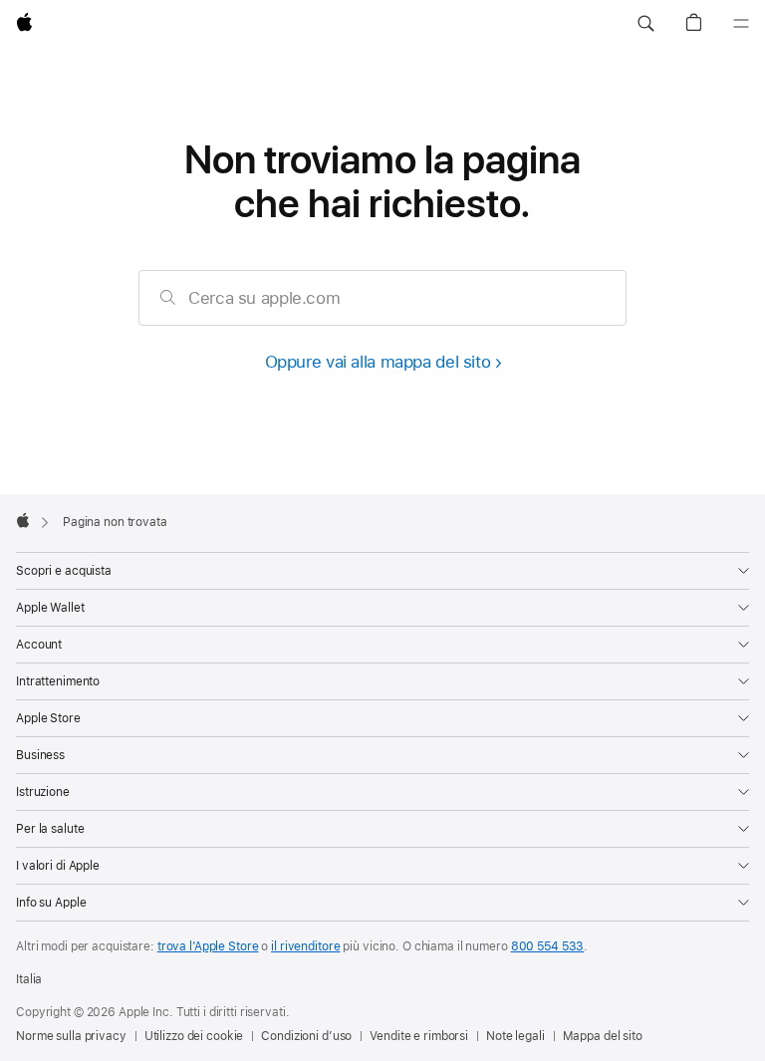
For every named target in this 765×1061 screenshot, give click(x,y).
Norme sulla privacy (71, 1036)
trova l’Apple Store (208, 946)
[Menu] (741, 24)
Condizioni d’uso (306, 1036)
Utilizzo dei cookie (194, 1036)
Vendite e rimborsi (419, 1036)
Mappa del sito (602, 1036)
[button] (645, 24)
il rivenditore (305, 946)
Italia (29, 979)
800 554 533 (548, 946)
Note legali (515, 1036)
